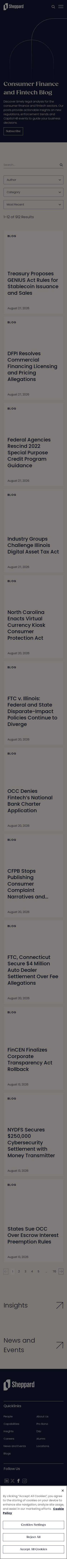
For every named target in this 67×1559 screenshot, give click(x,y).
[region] (33, 1522)
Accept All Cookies (33, 1549)
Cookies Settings (33, 1525)
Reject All (33, 1537)
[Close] (63, 1490)
